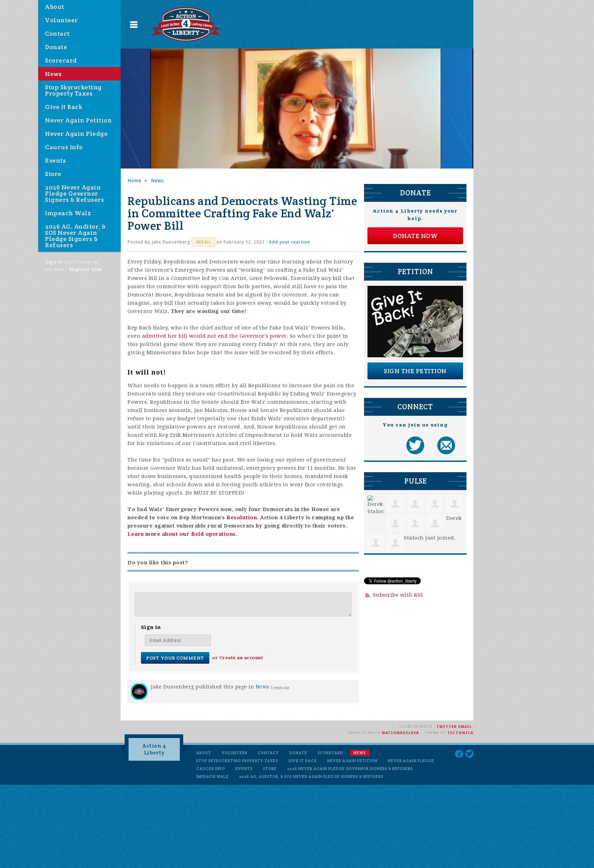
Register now (85, 269)
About (54, 7)
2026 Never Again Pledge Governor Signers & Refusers (74, 193)
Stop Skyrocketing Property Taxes (73, 90)
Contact (57, 33)
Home (134, 180)
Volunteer (61, 20)
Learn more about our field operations (182, 534)
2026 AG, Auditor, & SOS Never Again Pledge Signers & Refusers (75, 236)
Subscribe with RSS (398, 595)
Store (53, 174)
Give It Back (63, 107)
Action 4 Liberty (154, 749)
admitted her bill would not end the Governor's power (214, 336)
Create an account (241, 657)
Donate (56, 47)
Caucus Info (64, 147)
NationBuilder (400, 733)
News (53, 74)
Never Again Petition (78, 120)
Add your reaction (289, 242)
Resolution (242, 517)
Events (55, 160)
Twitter (446, 727)
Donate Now (415, 236)
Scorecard (61, 60)
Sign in (54, 262)
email (465, 727)
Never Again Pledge (76, 134)
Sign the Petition (415, 371)
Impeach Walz (68, 213)
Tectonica (460, 733)
